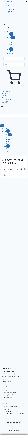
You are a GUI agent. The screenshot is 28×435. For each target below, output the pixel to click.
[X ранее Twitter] (20, 422)
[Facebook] (8, 422)
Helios (9, 37)
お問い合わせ (8, 397)
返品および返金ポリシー (11, 407)
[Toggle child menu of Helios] (13, 37)
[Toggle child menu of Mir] (11, 49)
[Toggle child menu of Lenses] (11, 34)
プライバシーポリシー (10, 411)
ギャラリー (8, 7)
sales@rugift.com (7, 381)
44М (10, 44)
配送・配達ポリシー (10, 392)
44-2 (10, 40)
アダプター (8, 31)
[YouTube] (17, 422)
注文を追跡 (8, 12)
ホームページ (9, 1)
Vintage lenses (11, 54)
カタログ (8, 3)
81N (10, 46)
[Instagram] (11, 422)
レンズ (7, 34)
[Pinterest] (14, 422)
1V (10, 51)
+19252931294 (6, 379)
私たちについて (9, 10)
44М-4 (11, 42)
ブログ (7, 5)
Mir (8, 49)
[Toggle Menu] (2, 107)
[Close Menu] (2, 125)
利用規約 (6, 409)
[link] (0, 121)
